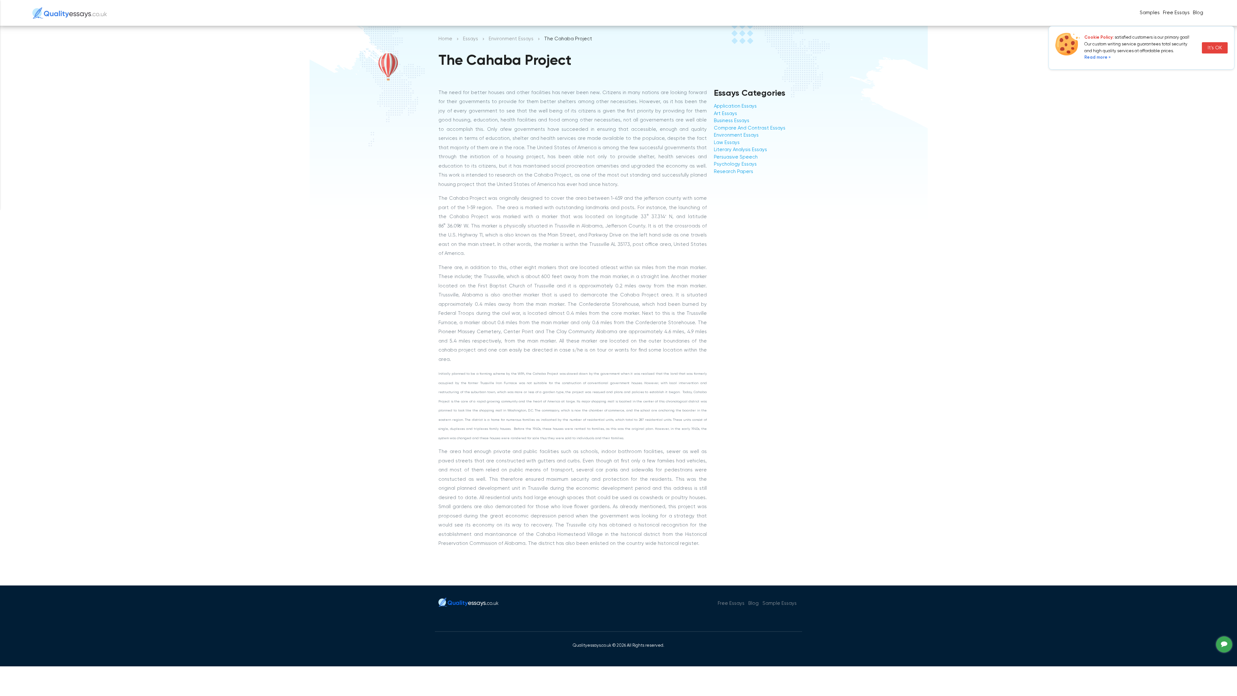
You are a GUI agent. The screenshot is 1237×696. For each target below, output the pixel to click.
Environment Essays (511, 38)
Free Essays (1176, 12)
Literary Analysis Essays (740, 149)
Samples (1150, 12)
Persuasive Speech (736, 157)
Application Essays (735, 106)
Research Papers (733, 171)
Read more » (1097, 57)
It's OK (1215, 47)
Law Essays (727, 142)
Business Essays (731, 120)
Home (445, 38)
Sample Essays (779, 603)
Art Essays (725, 113)
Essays (470, 38)
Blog (1198, 12)
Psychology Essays (735, 164)
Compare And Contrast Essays (749, 128)
